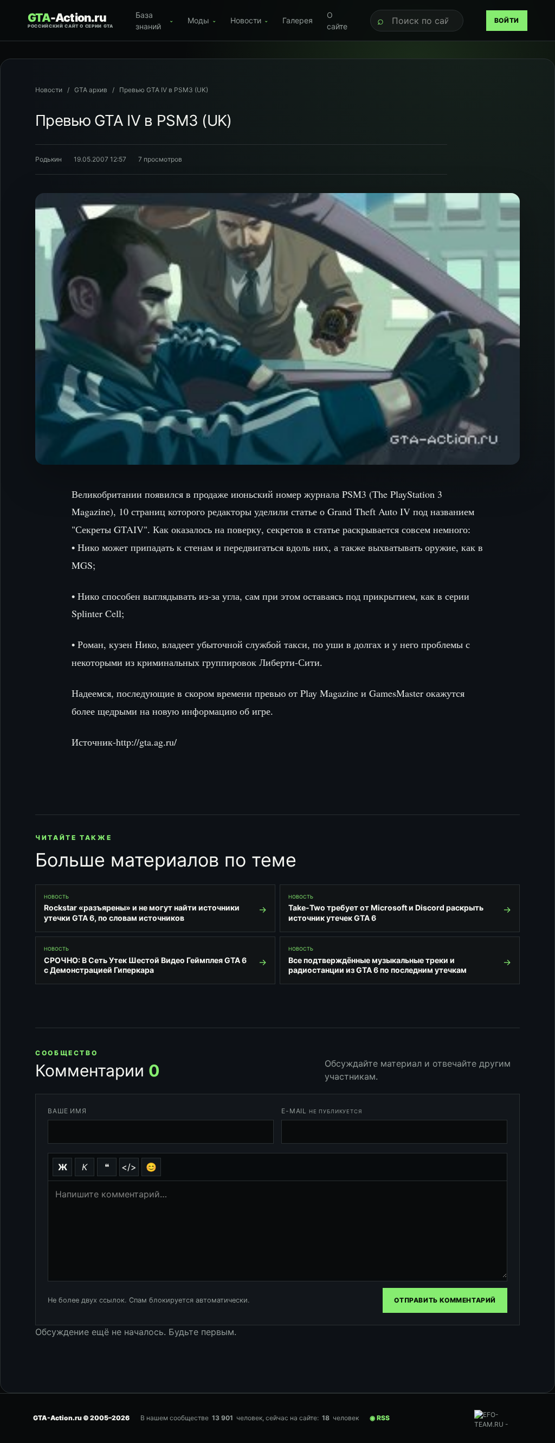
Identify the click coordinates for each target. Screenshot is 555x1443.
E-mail (321, 1111)
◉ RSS (380, 1418)
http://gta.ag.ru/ (146, 741)
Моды (202, 20)
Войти (506, 20)
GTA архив (90, 90)
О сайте (337, 20)
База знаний (154, 20)
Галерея (297, 20)
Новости (249, 20)
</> (129, 1167)
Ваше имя (67, 1111)
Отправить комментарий (445, 1300)
